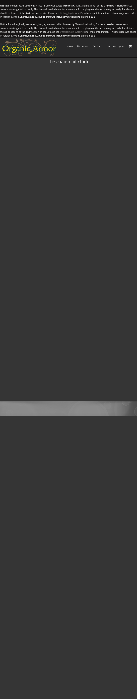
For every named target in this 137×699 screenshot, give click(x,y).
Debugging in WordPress (73, 13)
